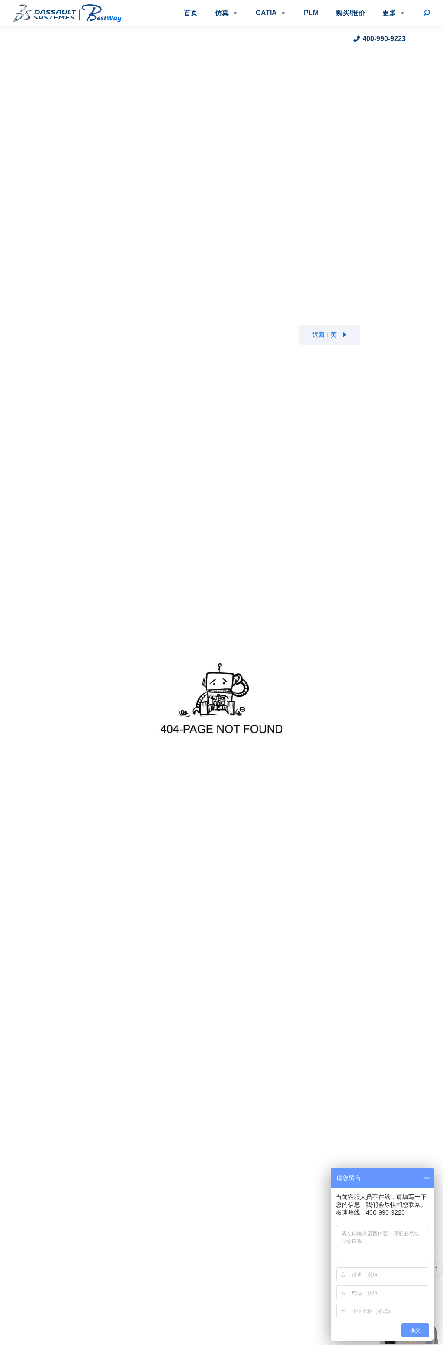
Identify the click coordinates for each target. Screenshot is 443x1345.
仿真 (222, 12)
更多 (389, 12)
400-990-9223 (384, 38)
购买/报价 (350, 12)
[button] (329, 335)
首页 (191, 12)
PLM (311, 12)
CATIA (266, 12)
